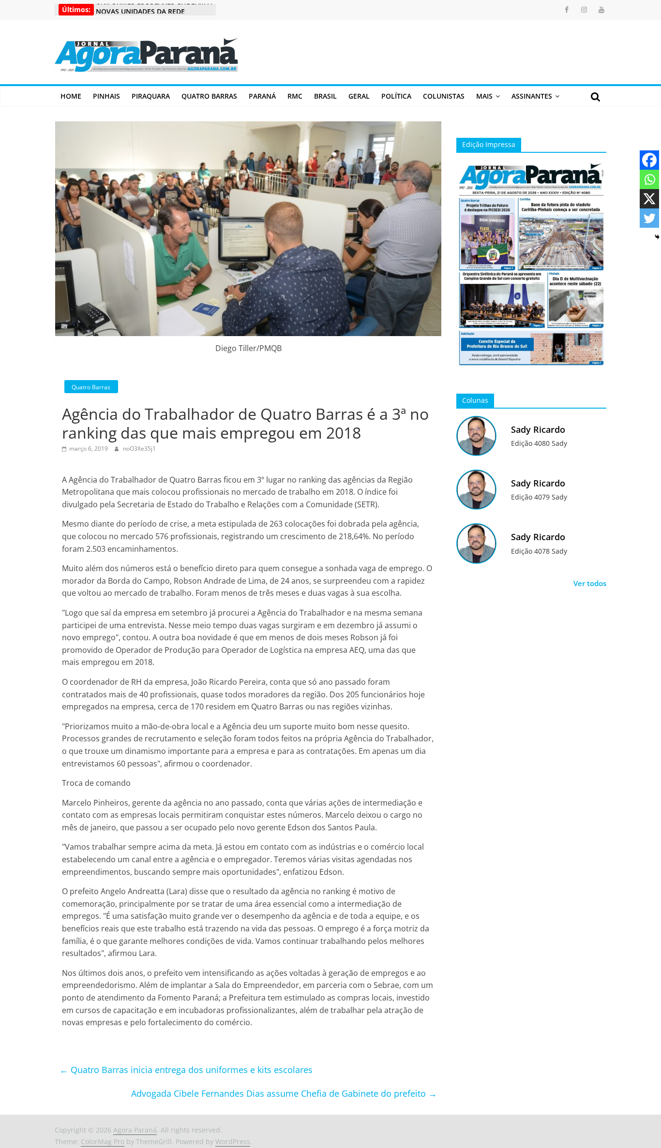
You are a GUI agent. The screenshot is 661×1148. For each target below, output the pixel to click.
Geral (359, 96)
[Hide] (657, 237)
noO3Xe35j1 (139, 448)
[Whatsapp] (649, 179)
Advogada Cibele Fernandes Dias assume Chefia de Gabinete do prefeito (284, 1093)
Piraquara (151, 96)
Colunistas (444, 96)
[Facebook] (649, 160)
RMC (294, 96)
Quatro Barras (209, 96)
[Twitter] (649, 218)
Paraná (262, 96)
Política (396, 96)
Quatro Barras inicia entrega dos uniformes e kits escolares (186, 1069)
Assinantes (531, 96)
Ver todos (589, 583)
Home (70, 96)
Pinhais (106, 96)
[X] (649, 198)
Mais (484, 96)
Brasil (325, 96)
